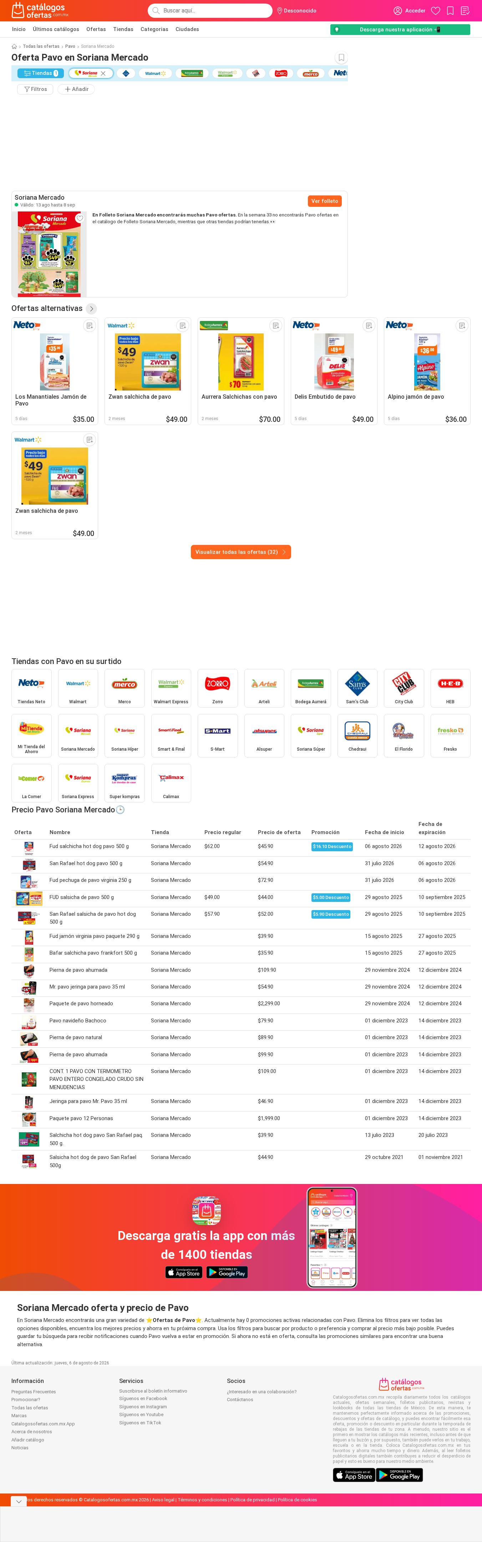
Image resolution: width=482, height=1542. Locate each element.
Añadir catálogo (27, 1440)
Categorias (154, 29)
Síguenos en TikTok (140, 1422)
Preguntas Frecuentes (33, 1391)
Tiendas (123, 29)
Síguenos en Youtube (141, 1414)
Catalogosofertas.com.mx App (43, 1423)
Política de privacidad (252, 1499)
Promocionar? (25, 1399)
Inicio (19, 29)
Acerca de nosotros (31, 1431)
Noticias (20, 1447)
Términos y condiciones (202, 1499)
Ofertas (96, 29)
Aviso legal (163, 1499)
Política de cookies (297, 1499)
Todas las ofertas (41, 46)
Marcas (19, 1415)
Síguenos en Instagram (143, 1406)
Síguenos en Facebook (143, 1398)
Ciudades (187, 29)
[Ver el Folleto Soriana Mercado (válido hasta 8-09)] (49, 254)
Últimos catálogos (56, 29)
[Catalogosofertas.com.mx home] (40, 11)
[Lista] (465, 10)
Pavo (70, 46)
